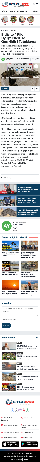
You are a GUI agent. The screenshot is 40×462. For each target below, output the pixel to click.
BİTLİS (12, 11)
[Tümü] (37, 337)
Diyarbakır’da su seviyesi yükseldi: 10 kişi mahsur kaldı (25, 388)
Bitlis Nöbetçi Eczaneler (7, 419)
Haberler (4, 31)
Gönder (6, 325)
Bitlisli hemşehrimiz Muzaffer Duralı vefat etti (27, 347)
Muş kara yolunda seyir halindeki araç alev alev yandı (27, 368)
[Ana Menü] (37, 4)
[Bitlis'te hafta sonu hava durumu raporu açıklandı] (10, 285)
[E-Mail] (15, 229)
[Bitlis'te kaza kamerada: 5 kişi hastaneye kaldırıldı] (29, 266)
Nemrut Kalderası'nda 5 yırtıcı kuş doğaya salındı (10, 254)
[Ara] (34, 4)
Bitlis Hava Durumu (30, 418)
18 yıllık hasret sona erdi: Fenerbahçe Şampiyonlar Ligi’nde (27, 357)
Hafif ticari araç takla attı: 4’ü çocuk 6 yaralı (27, 378)
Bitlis (19, 343)
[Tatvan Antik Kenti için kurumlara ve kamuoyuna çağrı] (29, 285)
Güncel (19, 353)
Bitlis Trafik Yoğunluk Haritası (29, 426)
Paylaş (6, 88)
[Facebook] (12, 410)
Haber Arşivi (27, 437)
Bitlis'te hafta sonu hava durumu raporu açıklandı (9, 293)
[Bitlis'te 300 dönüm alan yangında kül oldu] (10, 266)
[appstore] (11, 444)
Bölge (19, 363)
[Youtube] (23, 410)
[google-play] (29, 444)
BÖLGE (4, 11)
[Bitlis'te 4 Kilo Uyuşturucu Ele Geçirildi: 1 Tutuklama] (20, 74)
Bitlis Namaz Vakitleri (11, 425)
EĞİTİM (35, 11)
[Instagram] (20, 410)
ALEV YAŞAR (18, 224)
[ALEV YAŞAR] (7, 226)
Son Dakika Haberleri (10, 437)
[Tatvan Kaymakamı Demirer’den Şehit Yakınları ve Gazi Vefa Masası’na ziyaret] (29, 246)
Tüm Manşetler (28, 432)
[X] (16, 410)
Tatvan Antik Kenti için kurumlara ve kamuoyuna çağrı (29, 293)
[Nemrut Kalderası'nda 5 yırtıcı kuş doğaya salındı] (10, 246)
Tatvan (13, 31)
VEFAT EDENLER (23, 11)
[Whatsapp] (27, 410)
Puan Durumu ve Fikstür (11, 432)
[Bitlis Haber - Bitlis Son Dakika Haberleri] (15, 4)
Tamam (26, 459)
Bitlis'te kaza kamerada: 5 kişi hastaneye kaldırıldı (28, 274)
